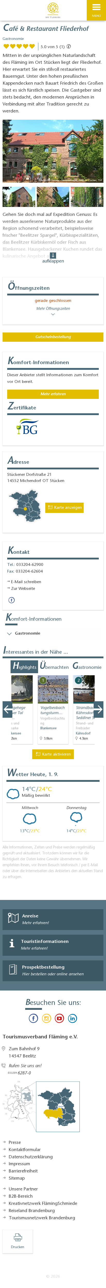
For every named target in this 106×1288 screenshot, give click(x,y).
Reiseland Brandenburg (32, 1211)
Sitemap (17, 1178)
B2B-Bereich (21, 1196)
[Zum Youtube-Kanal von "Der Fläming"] (59, 1019)
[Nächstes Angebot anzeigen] (98, 709)
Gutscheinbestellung (53, 337)
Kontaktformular (25, 1150)
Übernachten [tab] (54, 666)
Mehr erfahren (53, 394)
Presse (15, 1143)
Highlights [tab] (24, 666)
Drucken (17, 1247)
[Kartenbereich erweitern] (98, 672)
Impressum (19, 1164)
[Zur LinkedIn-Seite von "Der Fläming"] (72, 1019)
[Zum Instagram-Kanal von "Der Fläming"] (46, 1019)
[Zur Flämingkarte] (41, 1109)
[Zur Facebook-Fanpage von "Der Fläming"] (33, 1019)
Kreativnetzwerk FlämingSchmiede (43, 1204)
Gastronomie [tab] (87, 666)
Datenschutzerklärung (31, 1157)
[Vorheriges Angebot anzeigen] (7, 709)
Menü (96, 15)
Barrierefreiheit (23, 1171)
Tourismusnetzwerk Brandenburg (42, 1218)
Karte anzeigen (67, 508)
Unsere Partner (23, 1189)
